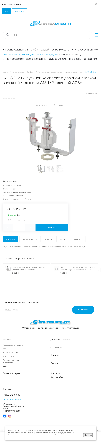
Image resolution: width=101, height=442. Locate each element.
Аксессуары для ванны (13, 345)
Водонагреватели (10, 353)
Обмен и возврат (11, 373)
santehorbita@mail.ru (12, 399)
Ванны (5, 349)
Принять (88, 435)
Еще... (5, 366)
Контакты (55, 373)
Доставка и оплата (60, 339)
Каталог (7, 339)
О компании (56, 347)
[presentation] (98, 270)
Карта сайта (56, 377)
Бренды (54, 355)
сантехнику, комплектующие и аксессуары (30, 54)
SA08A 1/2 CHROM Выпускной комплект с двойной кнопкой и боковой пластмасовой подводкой (29, 269)
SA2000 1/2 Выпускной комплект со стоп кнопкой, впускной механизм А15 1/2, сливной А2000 (77, 269)
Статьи (54, 363)
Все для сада (8, 356)
